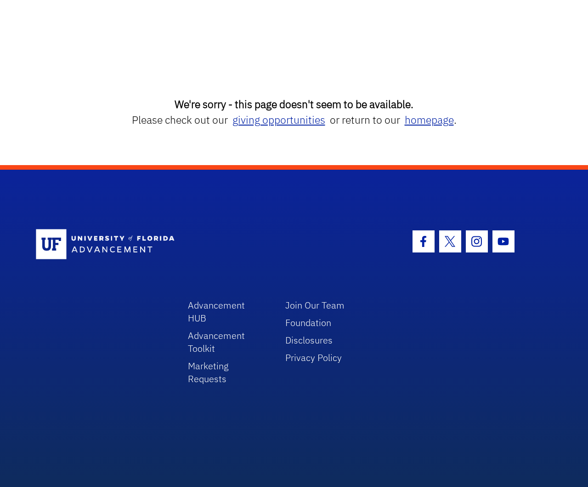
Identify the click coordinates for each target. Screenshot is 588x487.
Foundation (308, 322)
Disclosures (309, 340)
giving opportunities (278, 119)
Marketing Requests (208, 372)
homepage (429, 119)
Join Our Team (315, 305)
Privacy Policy (313, 357)
